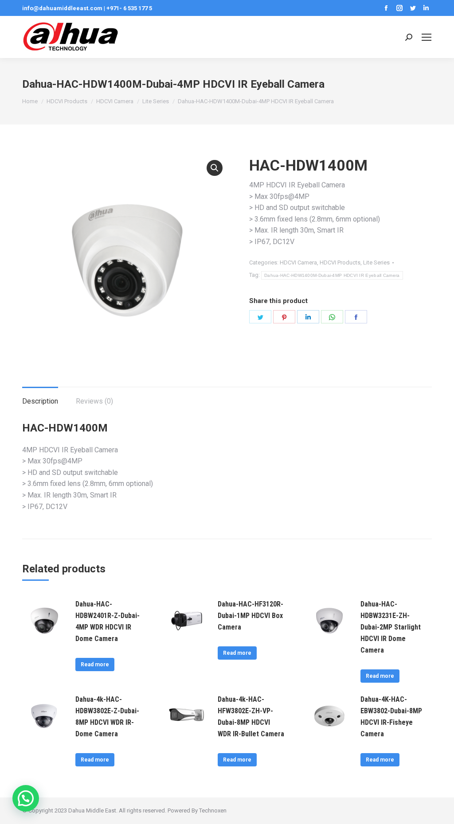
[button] (215, 168)
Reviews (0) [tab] (94, 401)
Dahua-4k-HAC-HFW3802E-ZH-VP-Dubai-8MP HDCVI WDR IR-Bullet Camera (251, 716)
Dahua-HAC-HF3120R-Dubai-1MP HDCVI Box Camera (250, 615)
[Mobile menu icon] (426, 37)
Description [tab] (40, 401)
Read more (95, 664)
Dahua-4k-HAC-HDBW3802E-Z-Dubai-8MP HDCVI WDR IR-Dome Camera (107, 716)
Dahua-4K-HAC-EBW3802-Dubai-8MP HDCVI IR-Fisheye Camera (391, 716)
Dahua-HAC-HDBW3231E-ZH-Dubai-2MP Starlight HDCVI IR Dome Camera (390, 627)
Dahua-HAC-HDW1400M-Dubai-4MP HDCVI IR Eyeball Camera (332, 275)
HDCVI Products (340, 262)
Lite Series (376, 262)
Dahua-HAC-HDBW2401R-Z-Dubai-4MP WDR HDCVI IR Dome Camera (107, 621)
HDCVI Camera (298, 262)
